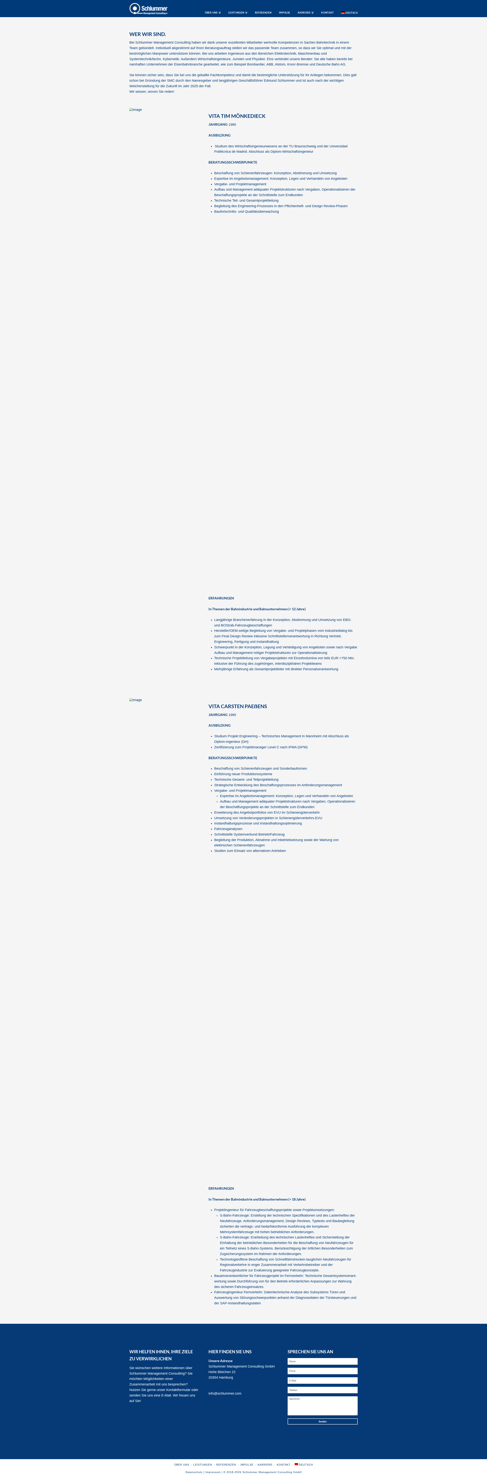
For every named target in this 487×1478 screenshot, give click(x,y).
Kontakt (283, 1464)
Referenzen (226, 1464)
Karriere (265, 1464)
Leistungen (202, 1464)
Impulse (246, 1464)
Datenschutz (194, 1472)
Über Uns (181, 1464)
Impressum (213, 1472)
